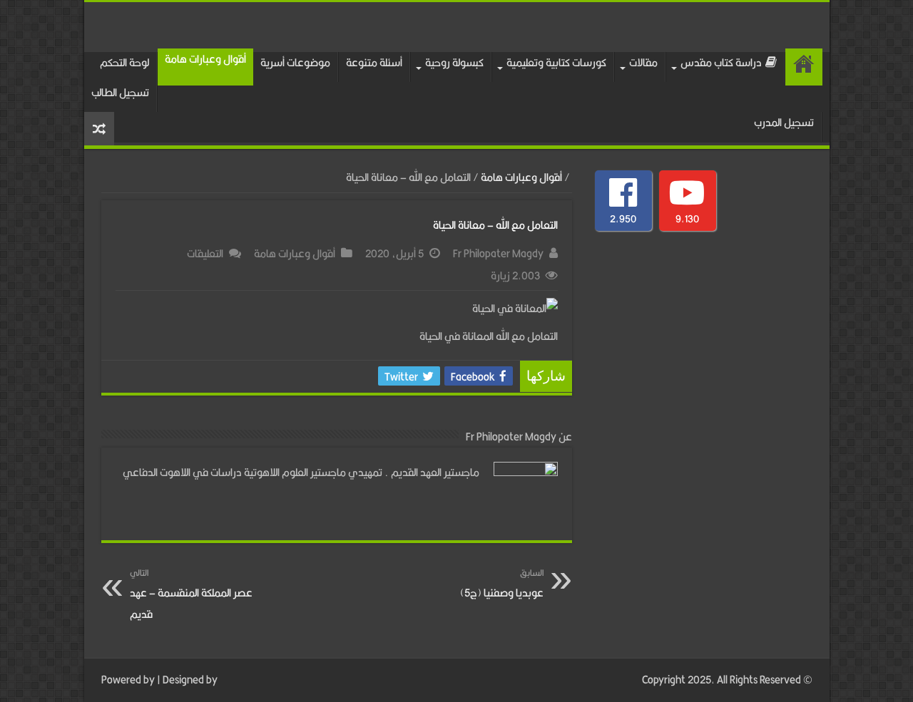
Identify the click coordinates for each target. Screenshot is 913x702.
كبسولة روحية (454, 62)
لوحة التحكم (124, 62)
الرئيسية (803, 67)
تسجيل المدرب (784, 122)
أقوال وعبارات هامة (205, 58)
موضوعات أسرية (295, 62)
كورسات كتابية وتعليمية (556, 62)
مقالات (643, 62)
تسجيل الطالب (120, 92)
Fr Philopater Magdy (498, 253)
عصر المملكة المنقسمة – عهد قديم (191, 594)
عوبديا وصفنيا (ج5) (502, 583)
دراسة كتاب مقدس (721, 62)
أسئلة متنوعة (374, 62)
